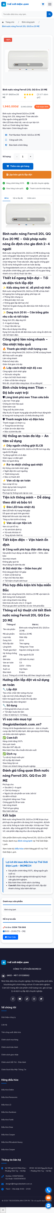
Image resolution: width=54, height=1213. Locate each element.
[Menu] (50, 4)
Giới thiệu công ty (8, 1017)
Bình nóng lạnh (10, 909)
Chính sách (31, 198)
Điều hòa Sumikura (8, 1112)
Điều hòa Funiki (7, 1120)
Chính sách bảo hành (9, 1047)
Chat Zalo (11, 937)
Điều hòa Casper (8, 1135)
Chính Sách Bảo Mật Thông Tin (13, 1069)
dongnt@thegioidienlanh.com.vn (19, 1184)
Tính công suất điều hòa (11, 1032)
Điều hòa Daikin (7, 1090)
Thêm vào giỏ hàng (19, 166)
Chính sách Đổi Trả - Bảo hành (13, 1062)
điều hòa (19, 848)
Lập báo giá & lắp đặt (20, 174)
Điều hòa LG (6, 1105)
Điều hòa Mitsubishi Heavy (12, 1142)
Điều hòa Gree (7, 1127)
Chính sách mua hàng (9, 1040)
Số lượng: (7, 156)
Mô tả (6, 198)
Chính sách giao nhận (9, 1055)
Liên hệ (4, 1025)
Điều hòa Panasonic (9, 1097)
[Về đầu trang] (3, 1210)
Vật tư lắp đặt (18, 198)
